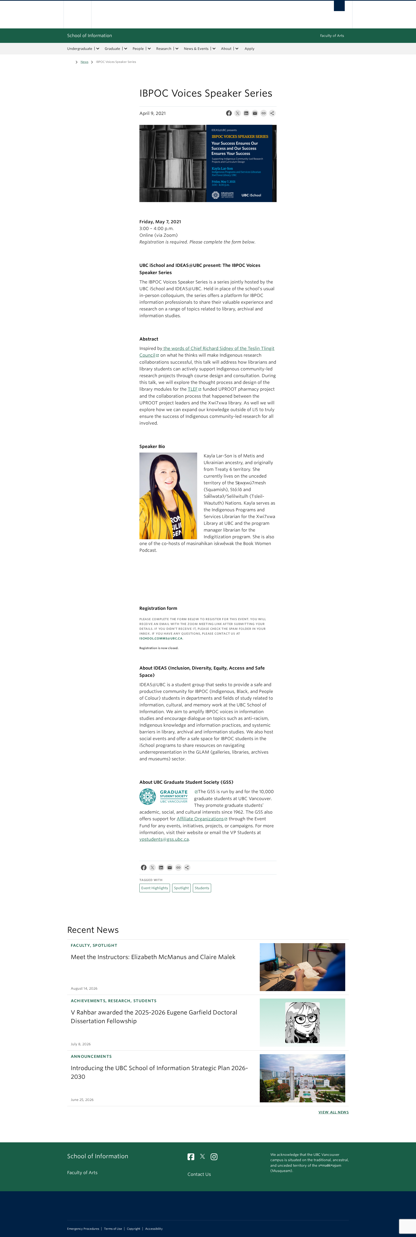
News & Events (196, 49)
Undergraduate (79, 49)
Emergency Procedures (83, 1228)
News (84, 62)
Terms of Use (113, 1228)
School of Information (89, 35)
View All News (333, 1112)
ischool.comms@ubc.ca (160, 638)
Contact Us (199, 1174)
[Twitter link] (204, 1158)
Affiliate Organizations (200, 818)
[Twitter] (237, 114)
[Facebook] (229, 114)
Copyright (133, 1228)
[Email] (255, 114)
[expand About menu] (237, 48)
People (138, 49)
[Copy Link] (263, 114)
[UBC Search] (339, 6)
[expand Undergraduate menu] (98, 48)
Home (70, 61)
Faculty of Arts (332, 36)
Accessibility (154, 1228)
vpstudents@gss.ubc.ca (164, 839)
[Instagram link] (216, 1158)
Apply (249, 49)
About (226, 49)
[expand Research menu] (177, 48)
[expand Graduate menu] (126, 48)
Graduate (112, 49)
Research (163, 49)
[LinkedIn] (246, 114)
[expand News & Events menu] (214, 48)
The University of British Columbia (77, 14)
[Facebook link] (193, 1158)
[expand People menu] (149, 48)
